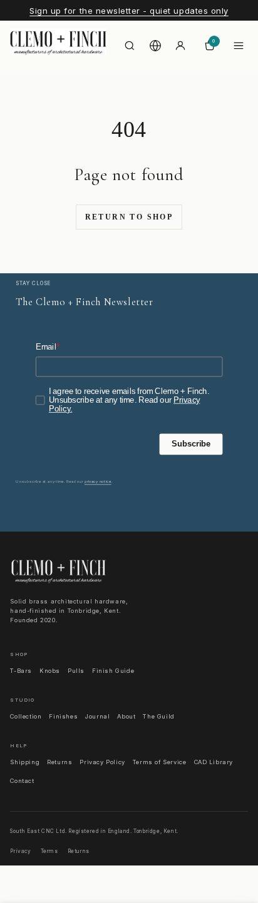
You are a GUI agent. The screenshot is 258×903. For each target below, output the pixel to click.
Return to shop (129, 217)
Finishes (63, 716)
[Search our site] (129, 45)
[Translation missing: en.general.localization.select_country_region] (155, 46)
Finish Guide (113, 670)
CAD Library (214, 762)
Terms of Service (160, 762)
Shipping (24, 762)
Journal (97, 716)
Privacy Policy (102, 762)
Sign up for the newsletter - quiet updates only (128, 11)
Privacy (20, 851)
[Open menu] (238, 45)
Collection (25, 716)
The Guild (158, 716)
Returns (59, 762)
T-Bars (21, 670)
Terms (49, 851)
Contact (22, 780)
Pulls (76, 670)
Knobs (49, 670)
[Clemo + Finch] (58, 46)
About (126, 716)
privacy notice (98, 481)
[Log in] (180, 45)
